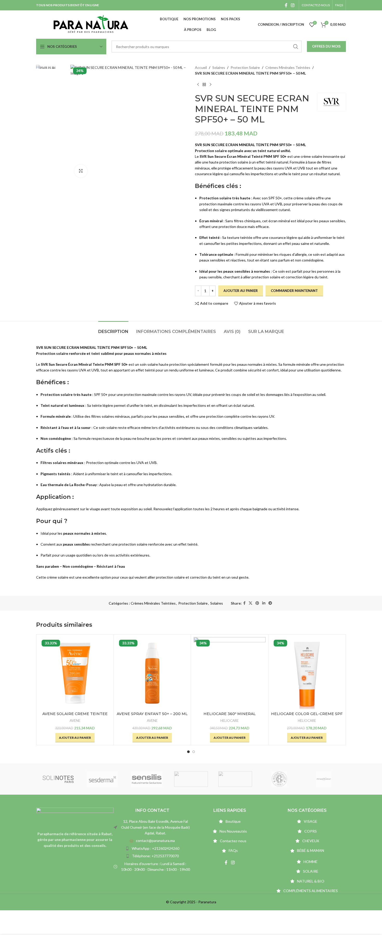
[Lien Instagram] (292, 5)
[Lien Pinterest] (257, 603)
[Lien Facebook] (286, 5)
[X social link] (250, 603)
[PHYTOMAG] (325, 779)
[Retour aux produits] (204, 85)
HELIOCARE (229, 720)
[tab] (113, 329)
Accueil (201, 67)
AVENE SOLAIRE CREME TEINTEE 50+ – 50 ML (75, 716)
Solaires (218, 67)
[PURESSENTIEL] (148, 779)
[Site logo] (91, 24)
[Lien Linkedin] (264, 603)
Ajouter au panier (240, 291)
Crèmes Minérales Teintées (287, 67)
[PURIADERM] (104, 779)
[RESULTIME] (60, 779)
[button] (75, 737)
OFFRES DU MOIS (326, 46)
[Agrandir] (80, 171)
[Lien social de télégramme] (270, 603)
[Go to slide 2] (193, 751)
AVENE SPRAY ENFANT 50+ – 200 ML (152, 713)
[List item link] (152, 841)
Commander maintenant (294, 291)
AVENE (75, 720)
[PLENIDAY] (192, 779)
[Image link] (75, 816)
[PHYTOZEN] (237, 779)
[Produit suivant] (210, 85)
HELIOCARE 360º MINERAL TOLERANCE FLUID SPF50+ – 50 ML (229, 716)
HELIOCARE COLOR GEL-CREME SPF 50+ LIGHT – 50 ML (307, 716)
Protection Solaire (245, 67)
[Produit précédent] (198, 85)
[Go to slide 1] (188, 751)
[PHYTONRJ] (281, 779)
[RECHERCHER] (296, 47)
